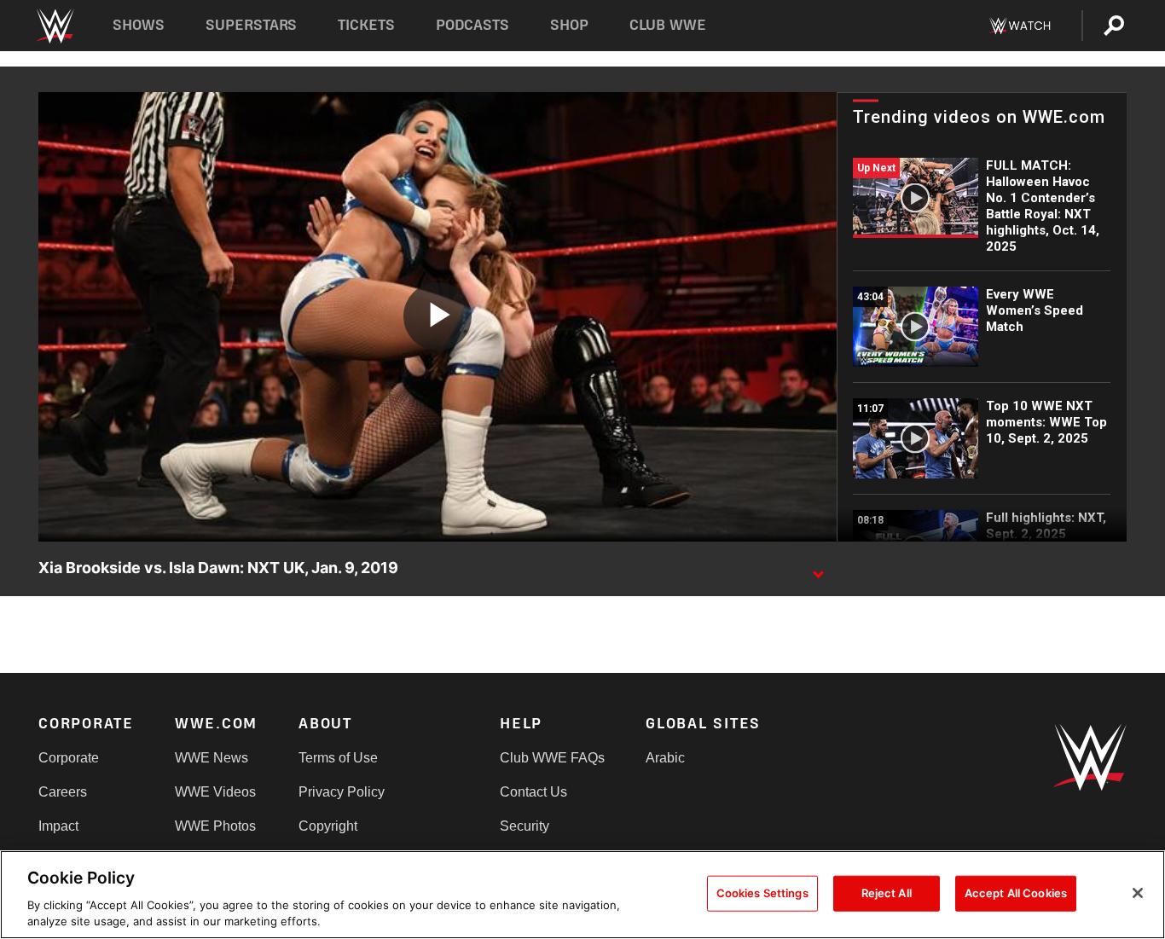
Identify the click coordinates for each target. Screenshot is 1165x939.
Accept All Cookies (1016, 893)
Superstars (252, 25)
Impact (58, 826)
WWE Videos (215, 792)
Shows (139, 25)
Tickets (366, 25)
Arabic (665, 758)
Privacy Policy (341, 792)
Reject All (886, 893)
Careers (62, 792)
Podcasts (472, 25)
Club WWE (667, 25)
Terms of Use (338, 758)
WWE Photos (215, 826)
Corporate (68, 758)
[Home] (54, 26)
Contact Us (533, 792)
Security (524, 826)
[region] (582, 894)
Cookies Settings (762, 893)
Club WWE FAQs (552, 758)
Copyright (327, 826)
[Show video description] (818, 569)
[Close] (1137, 893)
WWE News (211, 758)
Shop (569, 25)
